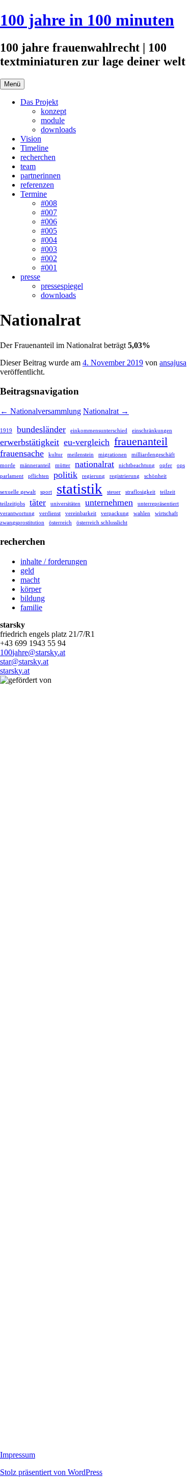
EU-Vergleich (87, 442)
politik (65, 475)
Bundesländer (41, 429)
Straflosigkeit (140, 492)
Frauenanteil (141, 441)
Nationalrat (106, 411)
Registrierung (125, 476)
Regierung (93, 476)
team (28, 166)
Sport (46, 492)
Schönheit (155, 476)
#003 (49, 249)
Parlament (11, 476)
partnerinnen (40, 175)
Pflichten (38, 476)
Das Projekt (39, 102)
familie (31, 607)
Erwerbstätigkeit (29, 442)
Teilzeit (167, 492)
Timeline (34, 148)
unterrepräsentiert (158, 503)
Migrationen (112, 454)
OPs (181, 465)
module (53, 120)
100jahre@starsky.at (32, 652)
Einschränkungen (152, 430)
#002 (49, 258)
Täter (38, 502)
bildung (32, 598)
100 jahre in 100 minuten (87, 20)
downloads (58, 129)
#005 (49, 230)
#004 (49, 240)
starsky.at (15, 670)
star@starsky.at (24, 661)
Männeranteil (35, 465)
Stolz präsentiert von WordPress (51, 1472)
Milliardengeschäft (153, 454)
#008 (49, 203)
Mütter (62, 465)
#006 (49, 221)
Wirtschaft (166, 513)
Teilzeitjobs (12, 503)
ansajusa (172, 362)
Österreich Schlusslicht (101, 522)
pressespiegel (62, 286)
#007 (49, 212)
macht (30, 579)
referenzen (37, 184)
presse (30, 276)
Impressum (17, 1454)
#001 (49, 267)
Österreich (60, 522)
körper (30, 589)
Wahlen (141, 513)
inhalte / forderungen (53, 561)
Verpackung (115, 513)
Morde (7, 465)
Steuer (114, 492)
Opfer (165, 465)
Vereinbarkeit (80, 513)
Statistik (79, 488)
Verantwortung (17, 513)
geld (27, 570)
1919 (6, 430)
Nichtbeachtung (137, 465)
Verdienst (50, 513)
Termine (33, 194)
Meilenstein (80, 454)
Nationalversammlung (40, 411)
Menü (12, 84)
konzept (53, 111)
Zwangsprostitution (22, 522)
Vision (30, 138)
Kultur (55, 454)
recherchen (38, 157)
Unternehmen (109, 502)
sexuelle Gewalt (18, 492)
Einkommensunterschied (98, 430)
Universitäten (65, 503)
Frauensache (22, 453)
